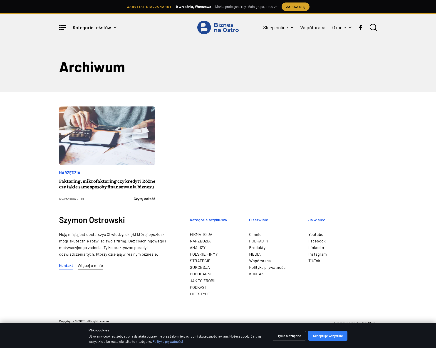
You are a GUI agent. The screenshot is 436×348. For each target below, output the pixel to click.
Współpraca (312, 27)
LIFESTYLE (200, 293)
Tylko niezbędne (289, 336)
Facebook (317, 240)
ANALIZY (198, 247)
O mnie (339, 27)
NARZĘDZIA (69, 172)
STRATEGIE (200, 260)
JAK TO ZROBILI (204, 280)
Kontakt (66, 265)
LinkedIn (316, 247)
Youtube (315, 234)
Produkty (257, 247)
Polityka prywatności (268, 267)
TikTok (314, 260)
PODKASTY (258, 240)
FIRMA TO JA (201, 234)
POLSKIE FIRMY (204, 254)
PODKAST (198, 287)
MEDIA (255, 254)
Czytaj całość (144, 199)
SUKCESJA (200, 267)
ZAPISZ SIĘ (295, 7)
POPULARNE (201, 273)
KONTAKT (257, 273)
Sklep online (275, 27)
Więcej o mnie (90, 265)
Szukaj (373, 27)
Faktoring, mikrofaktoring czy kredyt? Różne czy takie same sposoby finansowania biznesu (107, 183)
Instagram (317, 254)
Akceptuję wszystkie (328, 336)
